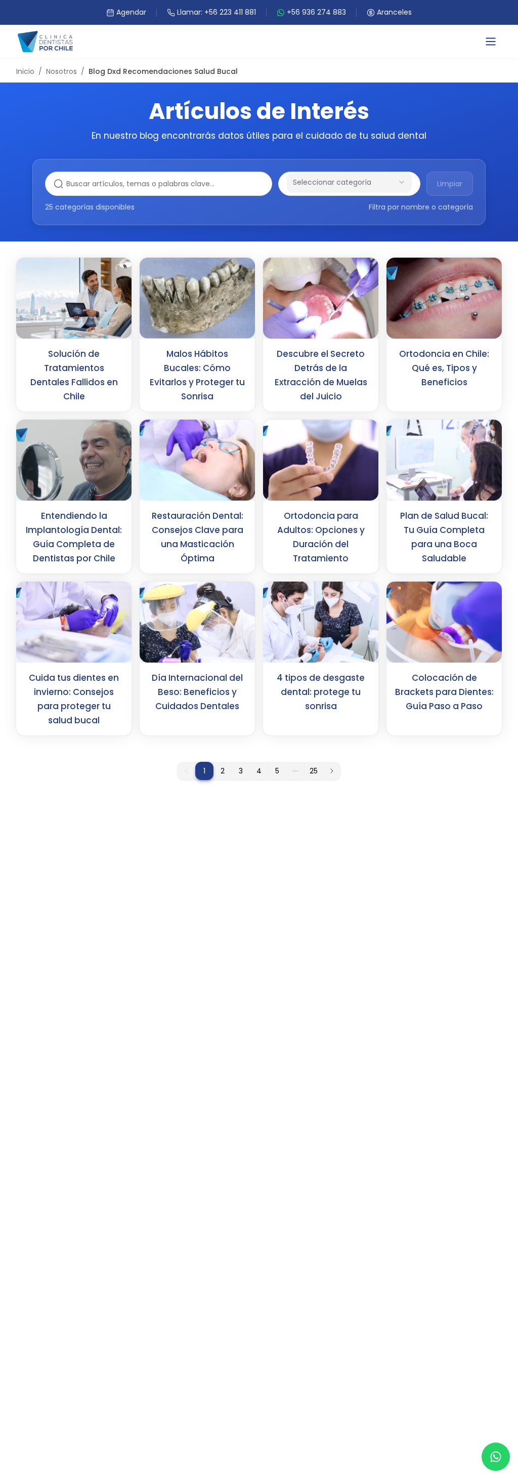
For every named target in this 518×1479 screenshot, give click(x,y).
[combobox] (335, 182)
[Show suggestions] (402, 182)
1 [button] (204, 771)
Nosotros (61, 71)
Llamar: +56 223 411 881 (216, 12)
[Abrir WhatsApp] (496, 1457)
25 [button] (314, 771)
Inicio (25, 71)
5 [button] (277, 771)
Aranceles (394, 12)
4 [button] (259, 771)
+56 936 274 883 (316, 12)
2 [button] (223, 771)
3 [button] (241, 771)
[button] (295, 771)
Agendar (131, 12)
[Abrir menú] (491, 41)
